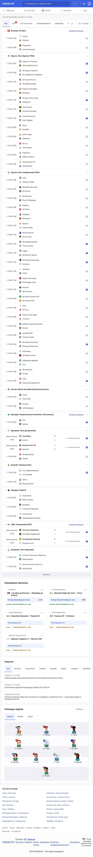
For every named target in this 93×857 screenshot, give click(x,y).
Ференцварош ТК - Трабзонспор (14, 821)
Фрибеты (28, 842)
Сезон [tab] (30, 716)
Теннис (12, 828)
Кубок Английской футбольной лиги (33, 389)
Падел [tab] (63, 669)
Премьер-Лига (25, 465)
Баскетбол (20, 828)
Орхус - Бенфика (8, 809)
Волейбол (37, 828)
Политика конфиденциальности (59, 843)
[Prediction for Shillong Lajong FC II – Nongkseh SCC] (25, 643)
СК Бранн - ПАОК (52, 813)
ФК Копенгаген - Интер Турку (57, 817)
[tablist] (35, 23)
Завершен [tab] (59, 23)
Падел (53, 828)
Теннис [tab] (42, 669)
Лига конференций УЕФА (29, 172)
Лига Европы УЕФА (26, 56)
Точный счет (16, 831)
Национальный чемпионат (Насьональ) (37, 414)
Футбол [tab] (17, 669)
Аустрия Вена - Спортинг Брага (57, 797)
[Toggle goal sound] (72, 23)
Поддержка (75, 842)
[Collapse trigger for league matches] (87, 31)
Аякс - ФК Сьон (7, 805)
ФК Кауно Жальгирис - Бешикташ (14, 817)
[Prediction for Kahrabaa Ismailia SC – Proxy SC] (25, 620)
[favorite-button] (5, 31)
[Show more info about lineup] (87, 38)
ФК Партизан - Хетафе (10, 801)
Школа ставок (36, 843)
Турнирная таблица (76, 31)
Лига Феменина (27, 550)
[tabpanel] (46, 302)
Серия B (22, 490)
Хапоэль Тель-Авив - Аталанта (57, 805)
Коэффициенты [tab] (43, 23)
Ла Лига (22, 31)
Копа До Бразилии (28, 431)
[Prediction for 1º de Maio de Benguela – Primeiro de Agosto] (25, 597)
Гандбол (46, 828)
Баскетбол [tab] (30, 669)
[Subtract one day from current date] (90, 23)
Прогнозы (6, 831)
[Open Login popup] (89, 4)
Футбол (5, 828)
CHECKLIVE (8, 3)
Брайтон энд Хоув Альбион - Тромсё (59, 801)
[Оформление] (84, 4)
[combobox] (77, 3)
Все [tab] (6, 23)
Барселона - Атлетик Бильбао (57, 793)
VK (25, 839)
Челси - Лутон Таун (9, 793)
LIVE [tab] (14, 23)
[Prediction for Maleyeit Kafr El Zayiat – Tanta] (68, 597)
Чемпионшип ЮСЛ (24, 524)
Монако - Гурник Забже (55, 809)
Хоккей (29, 828)
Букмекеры (45, 842)
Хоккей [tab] (53, 669)
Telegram (31, 839)
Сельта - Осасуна (8, 797)
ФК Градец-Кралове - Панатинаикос (15, 813)
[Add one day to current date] (76, 23)
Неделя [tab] (10, 716)
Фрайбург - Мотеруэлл (54, 821)
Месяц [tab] (20, 716)
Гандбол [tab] (74, 669)
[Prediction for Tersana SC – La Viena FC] (68, 620)
